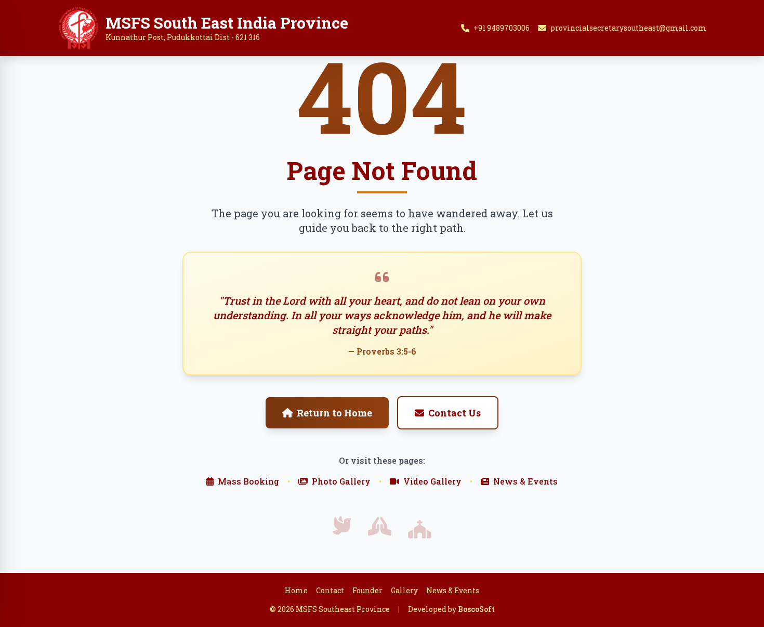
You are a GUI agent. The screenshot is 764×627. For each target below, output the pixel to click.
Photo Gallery (341, 481)
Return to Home (334, 413)
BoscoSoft (476, 609)
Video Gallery (432, 481)
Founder (367, 590)
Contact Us (454, 413)
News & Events (525, 481)
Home (296, 590)
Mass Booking (248, 481)
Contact (330, 590)
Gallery (404, 590)
